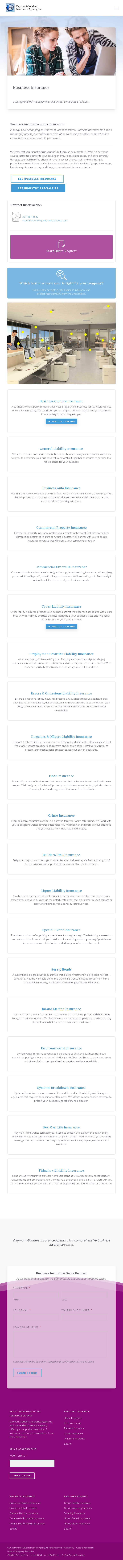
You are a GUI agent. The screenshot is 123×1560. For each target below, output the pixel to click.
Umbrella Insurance (74, 1438)
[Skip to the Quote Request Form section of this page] (61, 247)
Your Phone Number (77, 1310)
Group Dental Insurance (77, 1518)
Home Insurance (73, 1418)
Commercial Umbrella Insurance (27, 1523)
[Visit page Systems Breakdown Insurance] (61, 1093)
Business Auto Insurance (23, 1508)
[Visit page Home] (24, 8)
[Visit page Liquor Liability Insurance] (61, 896)
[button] (117, 8)
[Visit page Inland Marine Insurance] (61, 1014)
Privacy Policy (68, 1547)
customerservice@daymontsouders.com (44, 220)
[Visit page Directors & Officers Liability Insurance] (61, 742)
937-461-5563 (30, 216)
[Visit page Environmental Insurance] (61, 1054)
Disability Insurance (74, 1513)
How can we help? (27, 1327)
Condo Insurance (73, 1433)
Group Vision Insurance (77, 1523)
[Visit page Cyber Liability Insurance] (61, 616)
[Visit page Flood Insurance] (61, 782)
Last (64, 1299)
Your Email (22, 1310)
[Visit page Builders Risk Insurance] (61, 859)
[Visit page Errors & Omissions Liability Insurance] (61, 701)
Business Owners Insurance (25, 1503)
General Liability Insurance (24, 1513)
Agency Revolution (26, 1551)
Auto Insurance (72, 1423)
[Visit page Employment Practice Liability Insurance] (61, 659)
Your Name (22, 1287)
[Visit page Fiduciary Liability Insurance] (61, 1176)
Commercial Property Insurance (27, 1518)
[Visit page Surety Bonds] (61, 975)
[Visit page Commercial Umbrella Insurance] (61, 573)
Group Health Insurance (77, 1503)
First (16, 1299)
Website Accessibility (85, 1547)
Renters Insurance (74, 1428)
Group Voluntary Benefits (78, 1508)
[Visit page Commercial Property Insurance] (61, 533)
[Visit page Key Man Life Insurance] (61, 1135)
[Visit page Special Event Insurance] (61, 936)
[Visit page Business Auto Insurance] (61, 494)
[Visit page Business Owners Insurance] (61, 411)
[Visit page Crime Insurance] (61, 821)
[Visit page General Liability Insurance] (61, 454)
